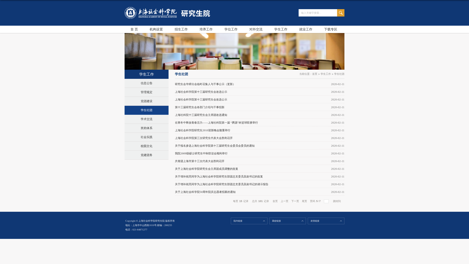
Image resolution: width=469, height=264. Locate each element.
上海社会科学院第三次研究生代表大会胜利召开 (204, 138)
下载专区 (330, 29)
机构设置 (156, 29)
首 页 (134, 29)
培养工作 (206, 29)
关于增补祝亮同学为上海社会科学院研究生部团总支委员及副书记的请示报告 (221, 184)
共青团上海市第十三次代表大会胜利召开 (199, 161)
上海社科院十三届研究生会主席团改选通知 (201, 114)
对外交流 (256, 29)
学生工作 (280, 29)
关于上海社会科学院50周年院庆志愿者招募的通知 (205, 191)
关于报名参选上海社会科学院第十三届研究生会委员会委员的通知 (215, 145)
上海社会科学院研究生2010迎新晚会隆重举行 (202, 130)
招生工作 (181, 29)
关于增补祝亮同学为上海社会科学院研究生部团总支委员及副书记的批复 (219, 176)
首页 (314, 74)
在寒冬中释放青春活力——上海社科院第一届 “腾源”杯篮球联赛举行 (216, 122)
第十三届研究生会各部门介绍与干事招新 (199, 107)
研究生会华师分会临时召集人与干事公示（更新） (205, 84)
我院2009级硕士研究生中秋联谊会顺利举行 (201, 153)
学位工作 (231, 29)
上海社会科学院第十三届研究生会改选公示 (201, 91)
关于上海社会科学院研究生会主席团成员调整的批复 (206, 168)
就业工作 (305, 29)
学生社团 (339, 74)
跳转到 (337, 201)
